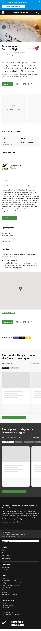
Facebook (8, 555)
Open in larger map (8, 312)
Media (4, 603)
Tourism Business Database (10, 614)
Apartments (28, 442)
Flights (5, 368)
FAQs (3, 578)
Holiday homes (7, 442)
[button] (3, 12)
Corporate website (7, 612)
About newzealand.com (9, 581)
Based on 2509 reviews (15, 168)
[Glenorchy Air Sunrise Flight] (34, 48)
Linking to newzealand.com (10, 585)
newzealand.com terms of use (12, 522)
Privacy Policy (6, 590)
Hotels (19, 442)
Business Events (7, 610)
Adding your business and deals (11, 583)
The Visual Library (7, 605)
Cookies (4, 592)
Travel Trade (5, 607)
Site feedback (6, 567)
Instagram (8, 553)
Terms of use (6, 587)
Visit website (7, 84)
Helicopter (15, 368)
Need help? (5, 569)
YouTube (7, 558)
